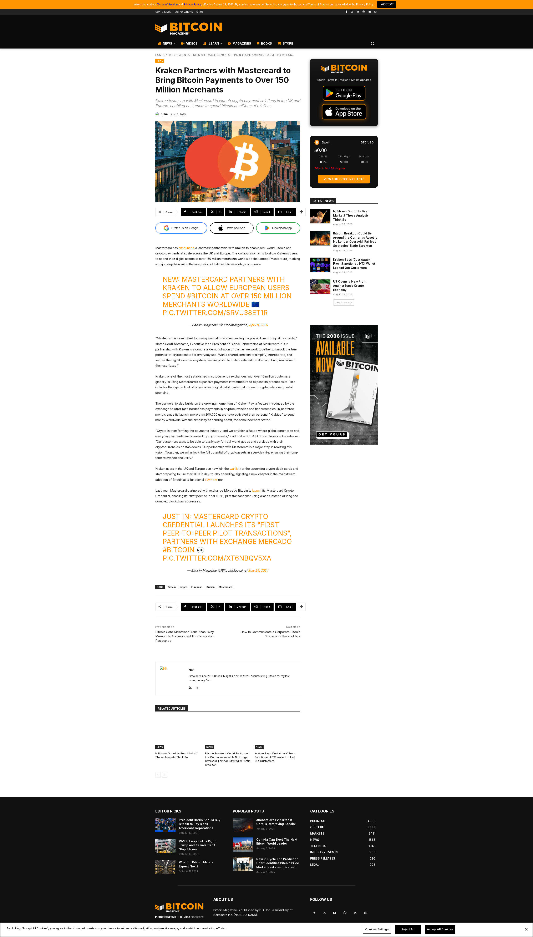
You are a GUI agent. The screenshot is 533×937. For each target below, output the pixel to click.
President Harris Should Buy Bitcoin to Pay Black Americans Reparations (199, 824)
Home (159, 54)
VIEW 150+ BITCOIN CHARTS (344, 179)
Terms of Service (167, 4)
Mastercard (225, 587)
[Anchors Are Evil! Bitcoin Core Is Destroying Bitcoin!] (243, 825)
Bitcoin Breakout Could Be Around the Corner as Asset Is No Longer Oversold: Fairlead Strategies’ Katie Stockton (227, 759)
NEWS (169, 54)
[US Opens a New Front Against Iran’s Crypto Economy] (320, 286)
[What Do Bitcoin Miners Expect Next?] (165, 867)
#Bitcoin (203, 296)
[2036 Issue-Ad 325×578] (344, 385)
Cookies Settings (377, 929)
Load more (342, 302)
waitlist (234, 469)
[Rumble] (363, 12)
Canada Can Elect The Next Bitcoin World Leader (276, 841)
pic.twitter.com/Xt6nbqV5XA (217, 558)
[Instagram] (375, 12)
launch (257, 490)
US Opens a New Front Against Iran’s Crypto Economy (349, 285)
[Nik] (158, 114)
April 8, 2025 (258, 325)
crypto (183, 587)
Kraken (211, 587)
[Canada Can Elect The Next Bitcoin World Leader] (243, 844)
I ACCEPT (387, 4)
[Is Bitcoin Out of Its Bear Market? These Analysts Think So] (178, 733)
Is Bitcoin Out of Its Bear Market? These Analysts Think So (176, 755)
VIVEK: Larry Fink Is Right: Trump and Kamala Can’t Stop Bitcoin (197, 845)
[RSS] (190, 687)
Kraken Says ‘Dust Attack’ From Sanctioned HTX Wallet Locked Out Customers (275, 757)
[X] (197, 687)
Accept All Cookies (440, 929)
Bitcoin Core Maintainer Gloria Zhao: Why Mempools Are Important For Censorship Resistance (184, 636)
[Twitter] (352, 12)
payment (211, 480)
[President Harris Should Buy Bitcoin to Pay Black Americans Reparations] (165, 825)
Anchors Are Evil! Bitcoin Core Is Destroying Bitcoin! (276, 822)
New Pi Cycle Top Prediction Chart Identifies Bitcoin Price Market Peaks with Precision (277, 863)
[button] (373, 44)
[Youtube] (358, 12)
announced (186, 248)
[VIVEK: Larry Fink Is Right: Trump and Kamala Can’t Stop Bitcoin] (165, 846)
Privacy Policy (192, 4)
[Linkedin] (369, 12)
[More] (301, 212)
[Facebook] (346, 12)
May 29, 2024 (258, 570)
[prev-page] (158, 775)
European (196, 587)
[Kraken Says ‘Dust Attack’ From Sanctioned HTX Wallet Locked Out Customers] (277, 733)
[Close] (526, 929)
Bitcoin (172, 587)
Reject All (407, 929)
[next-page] (164, 775)
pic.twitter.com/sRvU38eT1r (215, 313)
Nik (166, 114)
